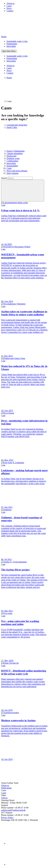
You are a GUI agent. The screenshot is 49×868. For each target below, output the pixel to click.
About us (10, 3)
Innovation (11, 46)
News (9, 8)
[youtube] (27, 864)
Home (9, 77)
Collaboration (12, 161)
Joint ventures (12, 173)
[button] (9, 51)
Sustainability (12, 166)
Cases (9, 6)
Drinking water (13, 158)
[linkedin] (27, 843)
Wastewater (11, 156)
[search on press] (22, 190)
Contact (10, 11)
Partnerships (12, 44)
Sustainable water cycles (17, 41)
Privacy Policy (7, 817)
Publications (6, 788)
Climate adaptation (15, 153)
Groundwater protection (17, 125)
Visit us (4, 798)
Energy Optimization (15, 151)
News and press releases (17, 171)
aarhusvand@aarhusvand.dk (13, 810)
